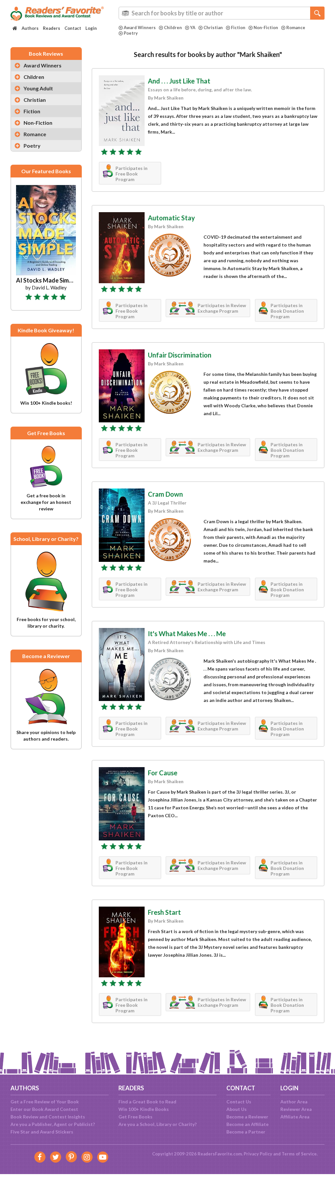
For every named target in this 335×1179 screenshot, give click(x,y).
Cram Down (165, 494)
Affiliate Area (294, 1116)
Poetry (131, 33)
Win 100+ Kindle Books (143, 1109)
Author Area (294, 1101)
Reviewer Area (296, 1109)
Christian (213, 27)
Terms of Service (299, 1153)
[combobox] (221, 13)
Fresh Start (164, 912)
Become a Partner (245, 1131)
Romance (295, 27)
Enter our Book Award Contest (44, 1109)
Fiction (238, 27)
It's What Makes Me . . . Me (187, 633)
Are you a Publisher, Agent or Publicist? (52, 1124)
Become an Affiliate (247, 1124)
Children (173, 27)
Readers (51, 28)
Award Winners (140, 27)
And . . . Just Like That (179, 81)
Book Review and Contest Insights (47, 1116)
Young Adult (38, 88)
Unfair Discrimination (179, 355)
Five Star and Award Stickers (41, 1131)
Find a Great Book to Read (147, 1101)
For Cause (162, 773)
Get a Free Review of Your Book (44, 1101)
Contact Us (238, 1101)
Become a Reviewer (247, 1116)
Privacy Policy (258, 1153)
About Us (236, 1109)
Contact (72, 28)
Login (91, 28)
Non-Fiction (266, 27)
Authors (30, 28)
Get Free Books (135, 1116)
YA (192, 27)
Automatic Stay (171, 218)
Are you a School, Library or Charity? (157, 1124)
